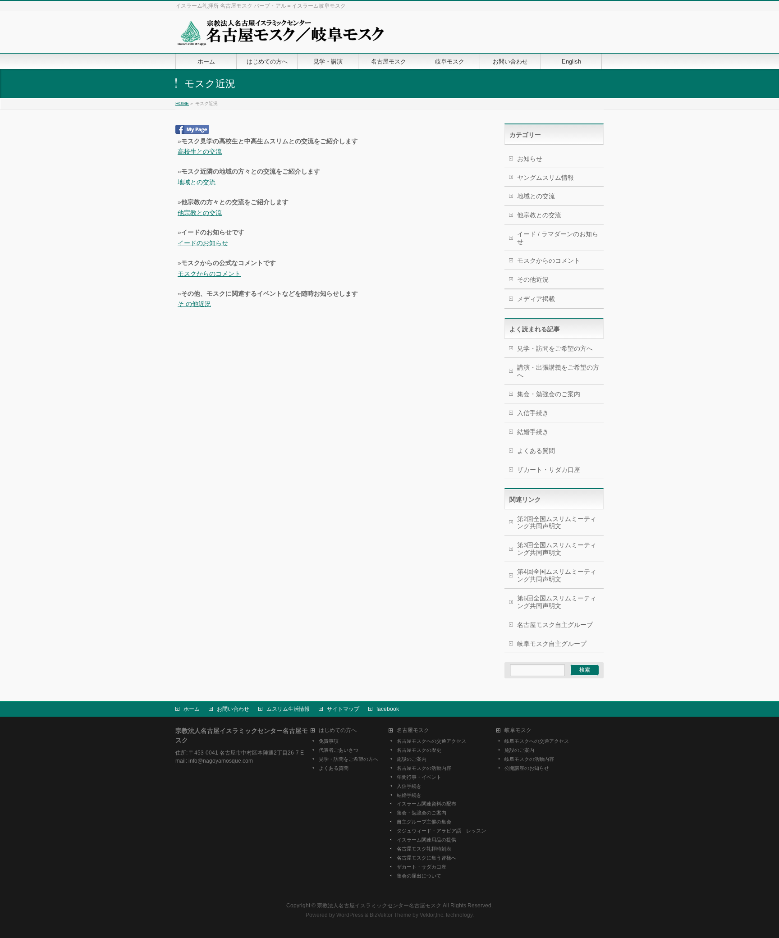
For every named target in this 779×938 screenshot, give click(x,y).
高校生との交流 (200, 151)
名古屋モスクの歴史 (419, 750)
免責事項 (329, 741)
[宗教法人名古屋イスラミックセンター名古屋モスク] (280, 36)
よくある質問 (536, 450)
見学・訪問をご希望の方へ (555, 348)
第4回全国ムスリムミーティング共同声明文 (556, 575)
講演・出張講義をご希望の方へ (558, 371)
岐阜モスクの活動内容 (529, 759)
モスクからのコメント (209, 273)
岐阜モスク (518, 730)
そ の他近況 (194, 303)
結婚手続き (533, 431)
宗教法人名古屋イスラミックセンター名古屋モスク (379, 905)
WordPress (349, 915)
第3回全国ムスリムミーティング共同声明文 (556, 548)
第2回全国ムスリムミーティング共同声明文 (556, 522)
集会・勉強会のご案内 (548, 394)
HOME (182, 103)
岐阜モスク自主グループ (552, 643)
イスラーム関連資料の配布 (426, 803)
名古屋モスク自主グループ (555, 624)
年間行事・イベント (419, 777)
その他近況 (533, 279)
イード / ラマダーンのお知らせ (557, 237)
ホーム (191, 709)
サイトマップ (343, 709)
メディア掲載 (536, 298)
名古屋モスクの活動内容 (424, 768)
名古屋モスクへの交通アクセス (431, 741)
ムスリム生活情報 (288, 709)
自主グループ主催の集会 (424, 821)
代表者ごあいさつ (338, 750)
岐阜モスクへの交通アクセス (536, 741)
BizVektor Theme (390, 915)
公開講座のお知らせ (526, 768)
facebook (387, 709)
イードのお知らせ (203, 243)
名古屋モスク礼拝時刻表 (424, 848)
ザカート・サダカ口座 (548, 469)
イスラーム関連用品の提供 (426, 839)
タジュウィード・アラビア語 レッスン (441, 830)
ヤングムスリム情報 (545, 177)
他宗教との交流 (200, 212)
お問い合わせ (233, 709)
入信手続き (533, 412)
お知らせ (529, 158)
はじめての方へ (338, 730)
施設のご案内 (411, 759)
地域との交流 (196, 182)
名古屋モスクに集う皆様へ (426, 857)
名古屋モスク (413, 730)
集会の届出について (419, 876)
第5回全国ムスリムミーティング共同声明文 (556, 602)
